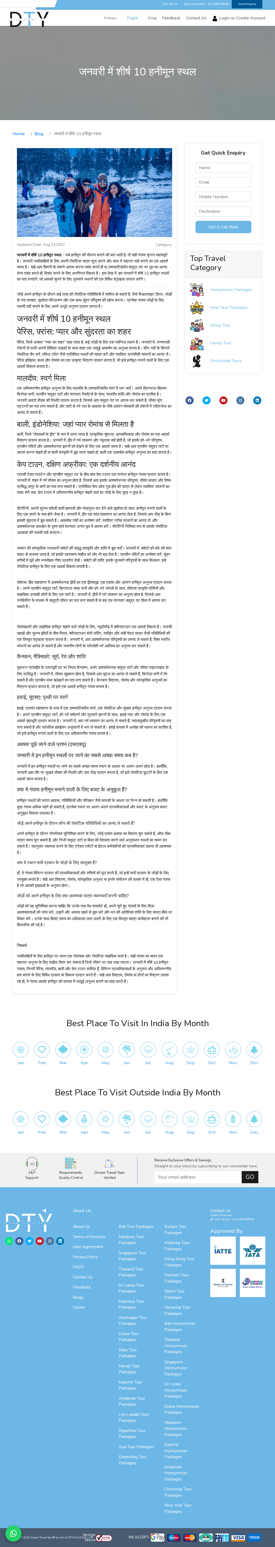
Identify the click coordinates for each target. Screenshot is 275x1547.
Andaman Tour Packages (132, 1401)
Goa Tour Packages (136, 1447)
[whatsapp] (9, 1241)
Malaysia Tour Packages (176, 1246)
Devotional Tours (226, 361)
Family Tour (220, 343)
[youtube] (223, 400)
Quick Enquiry (247, 4)
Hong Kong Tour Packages (179, 1262)
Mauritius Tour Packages (131, 1304)
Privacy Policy (85, 1257)
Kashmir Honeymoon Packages (175, 1450)
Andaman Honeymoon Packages (175, 1473)
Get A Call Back (223, 227)
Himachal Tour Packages (177, 1310)
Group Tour (220, 325)
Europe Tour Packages (175, 1229)
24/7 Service (170, 4)
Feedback (82, 1287)
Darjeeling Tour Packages (133, 1460)
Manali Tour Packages (129, 1369)
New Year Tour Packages (177, 1508)
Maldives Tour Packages (131, 1240)
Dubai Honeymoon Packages (181, 1409)
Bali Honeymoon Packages (179, 1326)
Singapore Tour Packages (132, 1256)
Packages (110, 19)
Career (79, 1307)
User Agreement (88, 1246)
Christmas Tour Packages (177, 1492)
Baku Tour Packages (128, 1353)
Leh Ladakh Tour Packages (134, 1417)
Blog (38, 134)
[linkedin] (257, 400)
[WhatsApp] (13, 1533)
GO (250, 1177)
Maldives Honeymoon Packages (175, 1428)
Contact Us (83, 1277)
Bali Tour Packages (136, 1226)
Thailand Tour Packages (131, 1272)
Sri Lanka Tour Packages (131, 1288)
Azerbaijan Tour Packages (133, 1320)
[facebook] (190, 400)
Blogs (78, 1297)
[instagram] (240, 400)
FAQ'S (78, 1267)
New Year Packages (229, 307)
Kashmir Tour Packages (130, 1385)
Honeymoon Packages (231, 290)
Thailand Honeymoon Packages (175, 1345)
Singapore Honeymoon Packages (175, 1368)
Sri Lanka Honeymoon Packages (175, 1390)
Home (19, 134)
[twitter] (206, 400)
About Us (81, 1226)
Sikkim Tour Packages (174, 1294)
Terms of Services (89, 1236)
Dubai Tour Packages (129, 1337)
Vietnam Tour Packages (176, 1278)
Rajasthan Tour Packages (132, 1434)
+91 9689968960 (218, 4)
